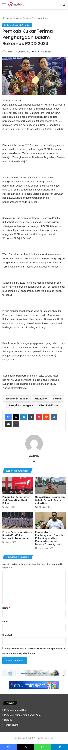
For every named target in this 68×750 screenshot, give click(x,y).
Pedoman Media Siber (15, 710)
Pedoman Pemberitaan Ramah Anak (22, 715)
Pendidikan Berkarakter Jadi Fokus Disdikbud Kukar (16, 500)
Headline (41, 398)
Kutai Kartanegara (22, 405)
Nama (6, 608)
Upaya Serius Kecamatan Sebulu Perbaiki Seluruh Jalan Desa (50, 500)
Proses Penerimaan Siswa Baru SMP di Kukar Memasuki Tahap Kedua (17, 535)
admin (9, 52)
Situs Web (7, 635)
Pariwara (16, 18)
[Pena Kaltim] (16, 4)
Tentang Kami (11, 725)
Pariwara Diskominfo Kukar (36, 18)
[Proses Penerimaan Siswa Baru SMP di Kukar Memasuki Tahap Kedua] (17, 520)
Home (7, 18)
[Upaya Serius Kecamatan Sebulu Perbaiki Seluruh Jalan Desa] (50, 485)
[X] (16, 417)
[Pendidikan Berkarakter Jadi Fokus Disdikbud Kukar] (17, 485)
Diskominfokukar (17, 398)
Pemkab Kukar (49, 405)
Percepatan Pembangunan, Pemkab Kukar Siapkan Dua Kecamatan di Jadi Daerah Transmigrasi (49, 538)
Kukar (58, 398)
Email (6, 621)
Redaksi (8, 720)
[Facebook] (8, 417)
